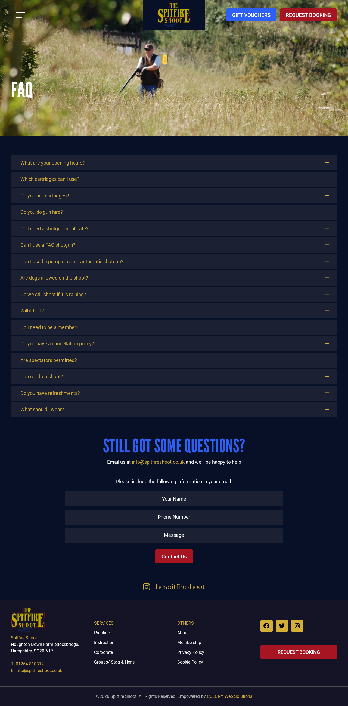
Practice (102, 632)
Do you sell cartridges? (44, 196)
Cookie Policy (190, 662)
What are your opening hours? (52, 163)
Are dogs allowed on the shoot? (54, 278)
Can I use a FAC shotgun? (48, 245)
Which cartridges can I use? (49, 179)
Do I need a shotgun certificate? (54, 228)
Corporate (103, 652)
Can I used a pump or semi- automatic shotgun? (71, 261)
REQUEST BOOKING (308, 14)
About (183, 632)
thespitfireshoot (179, 586)
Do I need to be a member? (49, 327)
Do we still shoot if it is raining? (53, 294)
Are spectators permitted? (48, 360)
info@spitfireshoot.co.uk (158, 462)
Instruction (104, 642)
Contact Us (174, 556)
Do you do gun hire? (41, 212)
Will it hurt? (32, 311)
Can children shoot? (41, 376)
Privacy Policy (190, 652)
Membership (189, 642)
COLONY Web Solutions (229, 696)
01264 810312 (30, 664)
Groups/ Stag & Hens (114, 662)
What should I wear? (42, 409)
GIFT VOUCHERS (251, 14)
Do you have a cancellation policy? (57, 343)
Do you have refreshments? (50, 393)
